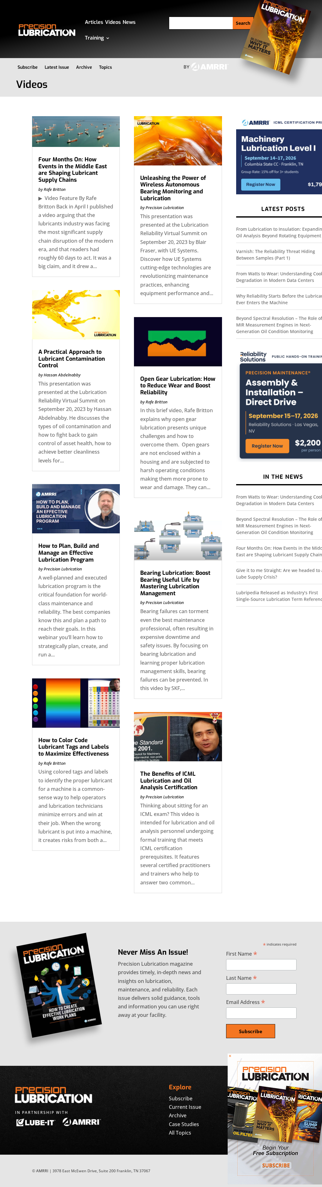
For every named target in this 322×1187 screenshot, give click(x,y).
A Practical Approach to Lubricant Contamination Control (71, 358)
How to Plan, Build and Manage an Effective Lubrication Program (68, 552)
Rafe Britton (55, 189)
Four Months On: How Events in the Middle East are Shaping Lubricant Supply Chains (72, 170)
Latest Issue (57, 67)
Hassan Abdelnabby (62, 375)
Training (94, 38)
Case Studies (184, 1124)
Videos (113, 22)
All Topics (180, 1132)
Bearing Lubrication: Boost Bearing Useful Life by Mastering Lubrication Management (175, 583)
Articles (94, 22)
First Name (241, 953)
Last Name (241, 977)
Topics (105, 67)
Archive (84, 67)
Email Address (245, 1001)
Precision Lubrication (63, 569)
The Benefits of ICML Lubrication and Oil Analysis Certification (168, 780)
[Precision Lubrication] (275, 1182)
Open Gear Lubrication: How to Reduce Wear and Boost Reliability (177, 385)
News (129, 22)
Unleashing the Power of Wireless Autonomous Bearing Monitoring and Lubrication (173, 188)
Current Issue (185, 1106)
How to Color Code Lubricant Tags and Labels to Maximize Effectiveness (73, 747)
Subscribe (28, 67)
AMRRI (42, 1171)
